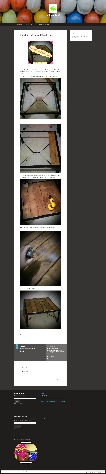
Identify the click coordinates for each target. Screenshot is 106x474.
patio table (62, 351)
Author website (23, 351)
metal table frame (56, 351)
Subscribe (18, 426)
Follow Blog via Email (19, 393)
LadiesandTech (53, 15)
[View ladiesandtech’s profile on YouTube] (46, 395)
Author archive (21, 351)
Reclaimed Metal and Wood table (36, 35)
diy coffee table (52, 350)
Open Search (90, 24)
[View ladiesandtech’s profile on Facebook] (42, 395)
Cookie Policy (22, 471)
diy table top (61, 350)
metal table (51, 351)
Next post (50, 358)
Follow (17, 401)
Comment (57, 379)
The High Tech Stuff (29, 24)
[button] (26, 452)
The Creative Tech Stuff (44, 24)
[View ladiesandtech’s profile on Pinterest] (44, 395)
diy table (56, 350)
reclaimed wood (52, 352)
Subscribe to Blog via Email (20, 416)
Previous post (51, 356)
